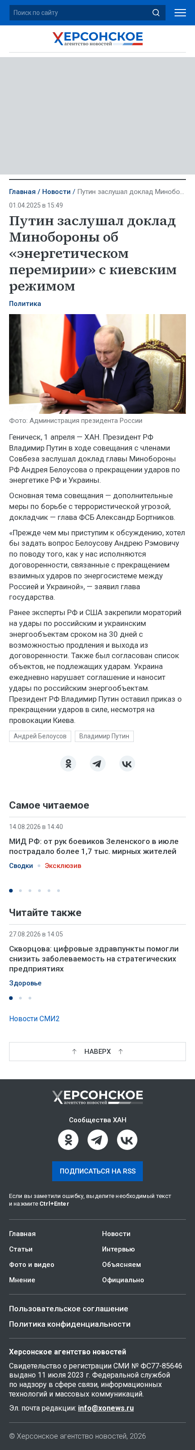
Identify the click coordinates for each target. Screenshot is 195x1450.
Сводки (21, 866)
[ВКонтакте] (127, 763)
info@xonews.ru (106, 1408)
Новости (56, 192)
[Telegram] (98, 763)
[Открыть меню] (180, 13)
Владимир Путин (104, 736)
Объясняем (121, 1265)
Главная (22, 192)
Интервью (118, 1249)
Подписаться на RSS (98, 1171)
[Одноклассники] (68, 763)
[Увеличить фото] (97, 363)
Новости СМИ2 (34, 1018)
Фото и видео (31, 1265)
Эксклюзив (63, 866)
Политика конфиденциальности (70, 1324)
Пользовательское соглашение (68, 1308)
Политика (25, 304)
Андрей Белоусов (40, 736)
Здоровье (25, 984)
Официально (123, 1280)
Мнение (22, 1280)
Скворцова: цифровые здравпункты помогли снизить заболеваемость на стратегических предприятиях (94, 958)
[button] (11, 890)
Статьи (21, 1249)
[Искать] (156, 12)
